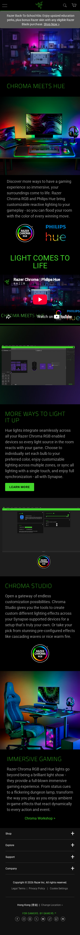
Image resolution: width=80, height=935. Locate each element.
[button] (4, 5)
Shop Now (52, 24)
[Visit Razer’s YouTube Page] (43, 919)
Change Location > (52, 905)
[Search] (65, 5)
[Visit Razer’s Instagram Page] (24, 919)
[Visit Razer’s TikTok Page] (50, 919)
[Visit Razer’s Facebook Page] (17, 919)
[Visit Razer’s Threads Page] (30, 919)
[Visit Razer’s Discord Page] (63, 919)
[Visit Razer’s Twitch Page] (56, 919)
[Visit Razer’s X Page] (36, 919)
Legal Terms (18, 888)
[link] (39, 5)
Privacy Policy (37, 888)
